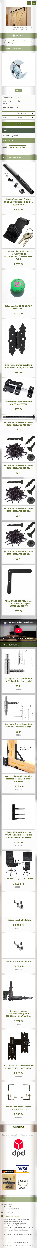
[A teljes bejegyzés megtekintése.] (18, 179)
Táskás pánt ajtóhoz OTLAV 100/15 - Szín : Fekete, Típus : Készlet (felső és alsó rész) (18, 835)
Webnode (6, 1245)
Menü (34, 3)
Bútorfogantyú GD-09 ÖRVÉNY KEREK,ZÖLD (18, 307)
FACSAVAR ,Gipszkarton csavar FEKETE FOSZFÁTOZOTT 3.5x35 (18, 509)
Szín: (4, 113)
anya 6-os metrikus (17, 147)
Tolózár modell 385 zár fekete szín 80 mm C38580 (18, 402)
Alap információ (8, 140)
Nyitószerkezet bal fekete (18, 961)
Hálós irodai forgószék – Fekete (18, 878)
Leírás (5, 131)
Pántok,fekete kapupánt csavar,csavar (22, 41)
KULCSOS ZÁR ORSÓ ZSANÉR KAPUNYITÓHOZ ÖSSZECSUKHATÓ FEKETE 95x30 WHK (18, 255)
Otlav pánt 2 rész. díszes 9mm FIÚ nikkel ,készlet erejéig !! (18, 725)
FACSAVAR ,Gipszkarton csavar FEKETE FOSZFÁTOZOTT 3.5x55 (18, 466)
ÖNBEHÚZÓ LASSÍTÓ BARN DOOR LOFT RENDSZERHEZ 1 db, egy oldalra (18, 202)
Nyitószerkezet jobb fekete (18, 920)
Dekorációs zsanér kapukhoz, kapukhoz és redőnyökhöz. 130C (18, 366)
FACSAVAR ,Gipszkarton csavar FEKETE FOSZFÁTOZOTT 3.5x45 (18, 552)
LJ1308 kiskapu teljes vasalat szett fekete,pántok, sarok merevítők (18, 779)
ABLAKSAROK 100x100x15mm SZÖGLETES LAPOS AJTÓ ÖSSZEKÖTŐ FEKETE (18, 603)
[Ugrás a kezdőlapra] (18, 13)
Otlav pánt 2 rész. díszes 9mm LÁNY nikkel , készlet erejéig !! (18, 679)
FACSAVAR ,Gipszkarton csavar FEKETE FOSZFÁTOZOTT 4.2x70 (18, 423)
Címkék (5, 147)
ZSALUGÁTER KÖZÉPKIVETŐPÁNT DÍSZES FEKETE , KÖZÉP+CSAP (18, 1066)
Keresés (29, 3)
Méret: (5, 117)
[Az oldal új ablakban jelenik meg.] (18, 69)
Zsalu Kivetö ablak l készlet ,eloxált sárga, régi (18, 1108)
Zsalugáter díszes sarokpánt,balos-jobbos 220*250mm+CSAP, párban (18, 1013)
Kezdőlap (5, 41)
